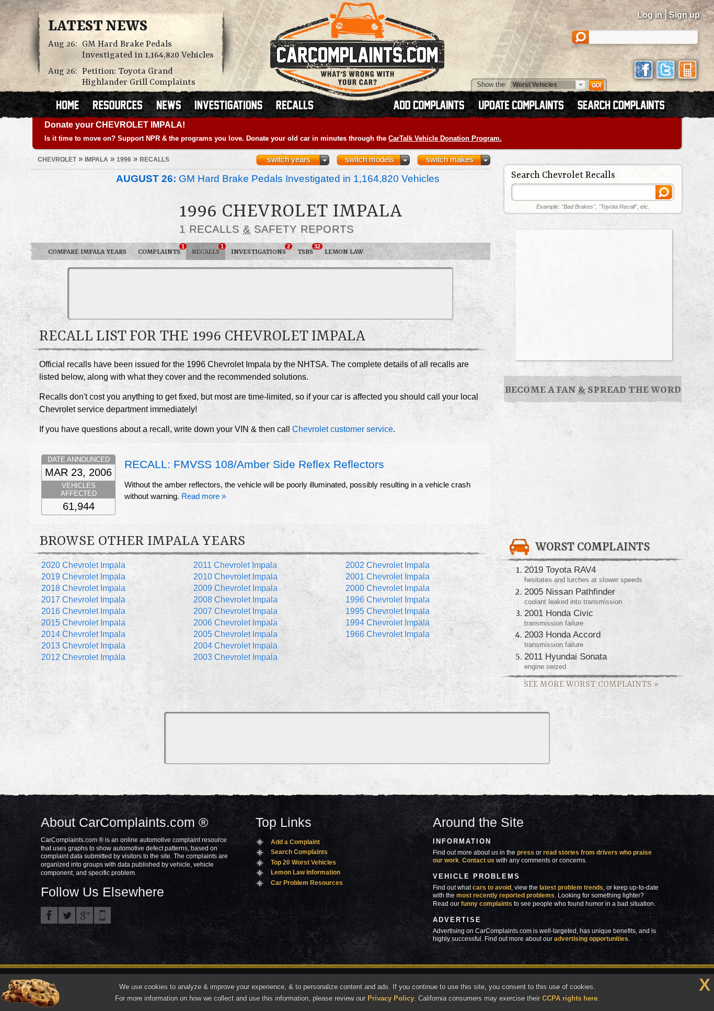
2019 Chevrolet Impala (83, 576)
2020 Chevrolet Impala (83, 565)
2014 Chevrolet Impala (83, 634)
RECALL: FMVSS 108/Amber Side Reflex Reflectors (254, 464)
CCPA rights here (569, 998)
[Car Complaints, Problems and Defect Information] (357, 46)
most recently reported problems (505, 895)
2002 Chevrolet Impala (388, 565)
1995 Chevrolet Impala (388, 611)
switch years (288, 159)
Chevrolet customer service (342, 429)
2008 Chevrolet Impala (235, 599)
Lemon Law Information (305, 872)
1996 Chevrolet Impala (388, 599)
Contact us (478, 860)
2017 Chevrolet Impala (83, 599)
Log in (649, 14)
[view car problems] (72, 106)
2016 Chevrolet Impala (83, 611)
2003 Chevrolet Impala (235, 657)
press (525, 852)
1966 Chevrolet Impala (388, 634)
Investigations (260, 249)
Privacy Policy (390, 998)
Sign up (684, 14)
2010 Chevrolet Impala (235, 576)
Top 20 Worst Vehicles (303, 862)
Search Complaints (299, 852)
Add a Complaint (295, 842)
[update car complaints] (525, 106)
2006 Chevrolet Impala (235, 622)
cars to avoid (492, 887)
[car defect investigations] (233, 106)
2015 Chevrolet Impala (83, 622)
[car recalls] (295, 106)
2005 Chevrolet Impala (235, 634)
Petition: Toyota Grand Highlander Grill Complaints (138, 76)
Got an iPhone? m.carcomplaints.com (102, 915)
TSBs (308, 249)
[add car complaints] (433, 106)
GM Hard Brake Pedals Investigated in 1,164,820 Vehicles (148, 49)
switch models (369, 159)
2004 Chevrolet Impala (235, 645)
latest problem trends (571, 887)
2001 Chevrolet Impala (388, 576)
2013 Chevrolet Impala (83, 645)
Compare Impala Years (87, 252)
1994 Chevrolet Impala (388, 622)
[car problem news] (173, 106)
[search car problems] (626, 106)
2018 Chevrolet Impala (83, 588)
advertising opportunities (591, 938)
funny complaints (486, 903)
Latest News (97, 26)
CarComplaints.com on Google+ (84, 915)
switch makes (450, 159)
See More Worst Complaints (591, 684)
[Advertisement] (260, 293)
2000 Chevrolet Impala (388, 588)
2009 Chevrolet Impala (235, 588)
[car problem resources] (122, 106)
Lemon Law (344, 252)
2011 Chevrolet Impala (235, 565)
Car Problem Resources (307, 883)
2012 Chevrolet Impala (83, 657)
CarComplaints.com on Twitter (67, 915)
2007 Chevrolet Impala (235, 611)
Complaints (161, 249)
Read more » (203, 496)
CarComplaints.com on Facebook (49, 915)
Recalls (208, 249)
